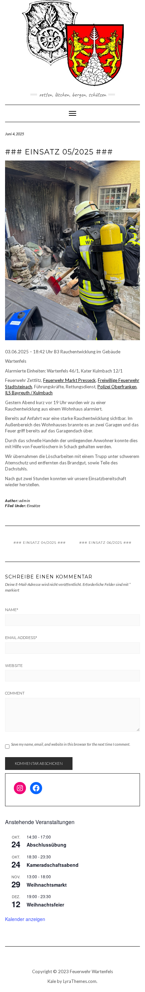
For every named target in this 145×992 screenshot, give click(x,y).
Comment (15, 693)
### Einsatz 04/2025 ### (39, 542)
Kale (52, 981)
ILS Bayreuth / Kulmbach (29, 392)
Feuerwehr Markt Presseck (69, 380)
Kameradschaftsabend (53, 864)
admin (24, 500)
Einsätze (33, 505)
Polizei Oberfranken (117, 386)
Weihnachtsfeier (45, 904)
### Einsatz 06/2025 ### (105, 542)
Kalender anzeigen (25, 919)
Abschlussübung (46, 844)
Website (14, 665)
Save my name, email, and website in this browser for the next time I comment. (70, 744)
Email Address (21, 637)
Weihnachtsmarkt (47, 884)
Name (11, 609)
